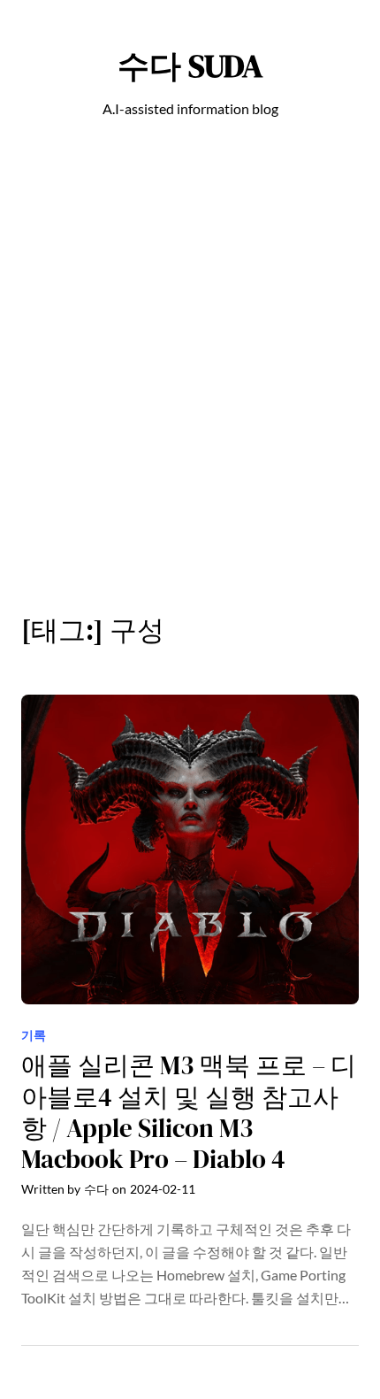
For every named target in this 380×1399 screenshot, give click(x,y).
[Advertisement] (190, 376)
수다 (96, 1188)
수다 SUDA (190, 66)
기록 (33, 1034)
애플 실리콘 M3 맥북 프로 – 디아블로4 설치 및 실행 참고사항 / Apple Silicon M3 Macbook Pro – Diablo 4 (188, 1112)
